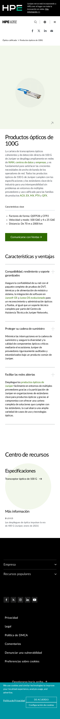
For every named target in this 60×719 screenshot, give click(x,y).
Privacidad (11, 617)
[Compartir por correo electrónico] (52, 32)
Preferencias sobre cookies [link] (22, 661)
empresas (41, 162)
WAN (11, 162)
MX (32, 195)
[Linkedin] (27, 600)
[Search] (35, 22)
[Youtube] (34, 600)
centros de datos (24, 162)
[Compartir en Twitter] (39, 32)
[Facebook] (6, 600)
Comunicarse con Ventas (25, 237)
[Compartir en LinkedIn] (45, 32)
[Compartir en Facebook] (32, 32)
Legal (8, 626)
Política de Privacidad (14, 700)
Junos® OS (11, 298)
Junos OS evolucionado (32, 298)
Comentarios (13, 644)
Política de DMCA (16, 635)
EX (27, 195)
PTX (37, 195)
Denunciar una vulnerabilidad (23, 652)
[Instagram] (20, 600)
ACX (22, 195)
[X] (13, 600)
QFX (44, 195)
